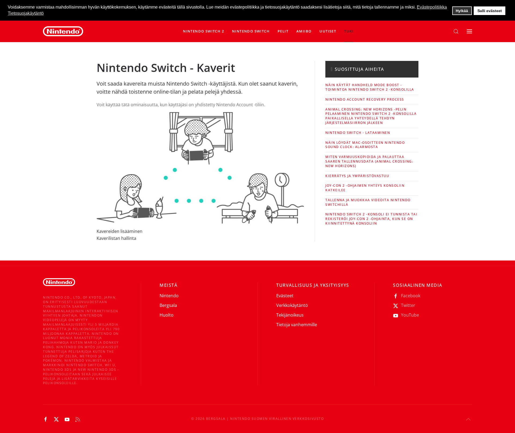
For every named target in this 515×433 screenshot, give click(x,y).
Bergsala (168, 305)
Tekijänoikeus (290, 315)
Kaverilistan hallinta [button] (116, 238)
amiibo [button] (303, 31)
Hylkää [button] (462, 11)
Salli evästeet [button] (489, 11)
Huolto (167, 315)
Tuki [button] (349, 31)
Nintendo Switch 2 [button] (203, 31)
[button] (251, 31)
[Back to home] (63, 31)
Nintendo (169, 296)
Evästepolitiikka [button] (432, 7)
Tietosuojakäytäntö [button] (26, 13)
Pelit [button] (283, 31)
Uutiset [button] (327, 31)
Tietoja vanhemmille (296, 325)
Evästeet (284, 296)
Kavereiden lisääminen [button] (119, 231)
